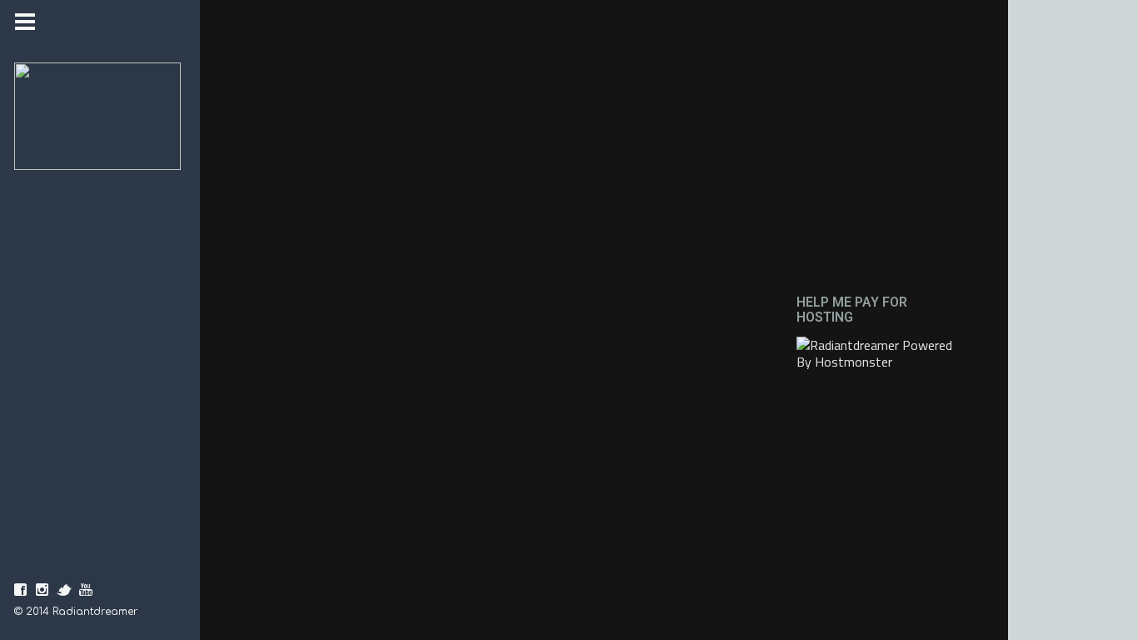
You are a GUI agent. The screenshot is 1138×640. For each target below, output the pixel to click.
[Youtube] (85, 590)
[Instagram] (42, 590)
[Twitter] (64, 590)
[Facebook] (20, 590)
